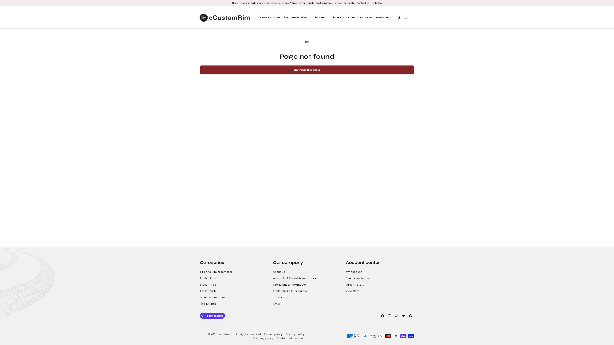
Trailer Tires (208, 285)
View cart (352, 291)
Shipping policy (263, 338)
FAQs (276, 304)
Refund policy (273, 334)
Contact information (291, 338)
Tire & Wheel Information (290, 285)
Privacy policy (295, 334)
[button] (382, 17)
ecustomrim (227, 334)
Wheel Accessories (212, 297)
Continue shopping (307, 69)
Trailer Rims (208, 278)
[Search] (398, 17)
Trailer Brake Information (290, 291)
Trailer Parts (208, 291)
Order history (355, 285)
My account (354, 272)
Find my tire (208, 304)
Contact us (280, 297)
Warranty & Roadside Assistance (295, 278)
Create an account (359, 278)
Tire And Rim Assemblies (216, 272)
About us (279, 272)
